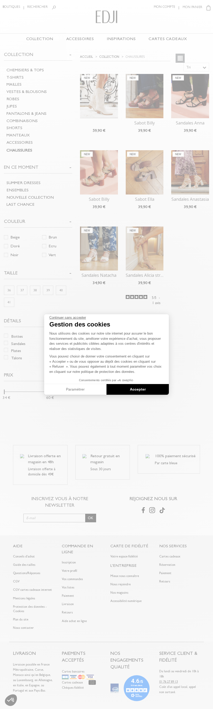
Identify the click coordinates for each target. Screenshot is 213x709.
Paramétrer (75, 389)
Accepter (138, 389)
